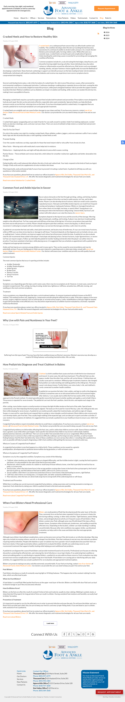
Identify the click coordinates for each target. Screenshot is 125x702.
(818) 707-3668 (89, 22)
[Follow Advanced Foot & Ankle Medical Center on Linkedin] (78, 634)
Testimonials (82, 18)
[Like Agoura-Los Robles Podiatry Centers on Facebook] (69, 634)
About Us (24, 18)
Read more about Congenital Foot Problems (18, 495)
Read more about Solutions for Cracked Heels (19, 180)
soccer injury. (80, 213)
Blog (101, 18)
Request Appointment (106, 8)
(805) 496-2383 (67, 22)
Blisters (41, 512)
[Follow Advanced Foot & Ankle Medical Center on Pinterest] (88, 634)
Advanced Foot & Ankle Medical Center (26, 112)
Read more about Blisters (12, 617)
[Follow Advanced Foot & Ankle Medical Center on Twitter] (74, 634)
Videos (73, 18)
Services (41, 18)
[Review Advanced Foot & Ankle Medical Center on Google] (93, 634)
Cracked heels (44, 46)
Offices (32, 18)
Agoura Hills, (59, 175)
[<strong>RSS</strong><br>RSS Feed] (98, 34)
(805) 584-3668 (111, 22)
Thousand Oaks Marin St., (82, 175)
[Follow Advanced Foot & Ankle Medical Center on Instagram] (83, 634)
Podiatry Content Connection (53, 697)
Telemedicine (51, 18)
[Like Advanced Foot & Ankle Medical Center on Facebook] (64, 634)
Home (16, 18)
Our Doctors (21, 676)
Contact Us (93, 18)
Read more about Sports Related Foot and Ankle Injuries (23, 313)
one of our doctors (85, 564)
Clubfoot (42, 374)
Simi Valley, (69, 175)
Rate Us (108, 18)
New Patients (63, 18)
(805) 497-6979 (31, 22)
